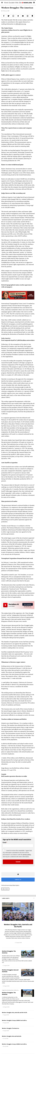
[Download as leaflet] (27, 15)
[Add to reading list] (32, 15)
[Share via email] (22, 15)
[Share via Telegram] (18, 15)
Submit (18, 861)
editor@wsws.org (20, 24)
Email (4, 842)
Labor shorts (5, 889)
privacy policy (27, 854)
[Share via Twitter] (8, 15)
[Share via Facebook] (3, 15)
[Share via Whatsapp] (13, 15)
